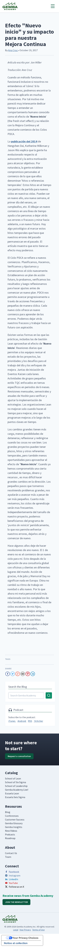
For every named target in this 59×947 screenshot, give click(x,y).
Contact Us (11, 853)
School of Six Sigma (15, 782)
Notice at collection (16, 943)
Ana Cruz (13, 50)
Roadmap (10, 838)
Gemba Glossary (13, 823)
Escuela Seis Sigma (15, 797)
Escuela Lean (12, 793)
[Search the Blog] (30, 695)
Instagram (14, 875)
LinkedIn (13, 879)
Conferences (12, 815)
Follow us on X (16, 886)
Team (8, 856)
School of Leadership (16, 785)
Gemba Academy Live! (16, 789)
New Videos (11, 830)
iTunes (12, 720)
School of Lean (13, 778)
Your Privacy (25, 929)
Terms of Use (38, 929)
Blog (7, 812)
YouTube (13, 882)
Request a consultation (19, 756)
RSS (30, 720)
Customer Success (14, 819)
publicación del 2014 (24, 141)
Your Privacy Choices (25, 937)
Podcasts (10, 834)
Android (22, 720)
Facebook (14, 871)
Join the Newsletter (16, 902)
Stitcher (38, 720)
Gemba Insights (13, 827)
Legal (15, 929)
